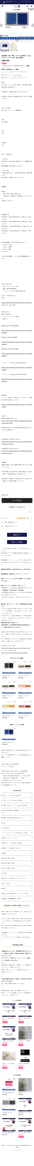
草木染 (3, 823)
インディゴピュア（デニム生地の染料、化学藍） (14, 833)
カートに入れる (17, 500)
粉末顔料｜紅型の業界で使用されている (12, 818)
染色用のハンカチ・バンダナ (9, 838)
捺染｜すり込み (5, 883)
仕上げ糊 (3, 873)
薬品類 (3, 888)
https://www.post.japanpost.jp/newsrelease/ (14, 652)
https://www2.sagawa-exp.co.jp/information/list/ (15, 648)
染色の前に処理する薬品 (8, 858)
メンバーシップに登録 (8, 71)
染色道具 (3, 853)
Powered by (15, 1150)
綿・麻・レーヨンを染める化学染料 (11, 795)
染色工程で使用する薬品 (8, 863)
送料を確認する (18, 75)
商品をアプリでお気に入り (17, 507)
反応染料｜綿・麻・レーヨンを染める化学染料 (14, 805)
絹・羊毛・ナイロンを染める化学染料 (11, 800)
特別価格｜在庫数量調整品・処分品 (11, 898)
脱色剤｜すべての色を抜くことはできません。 (14, 878)
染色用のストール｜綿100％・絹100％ (12, 843)
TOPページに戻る (17, 542)
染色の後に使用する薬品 (8, 868)
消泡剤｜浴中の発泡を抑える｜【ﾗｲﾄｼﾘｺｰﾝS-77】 (15, 893)
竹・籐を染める (5, 828)
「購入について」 (22, 969)
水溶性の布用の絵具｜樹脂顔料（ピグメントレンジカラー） (15, 812)
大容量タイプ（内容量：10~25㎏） (11, 848)
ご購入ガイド (17, 535)
